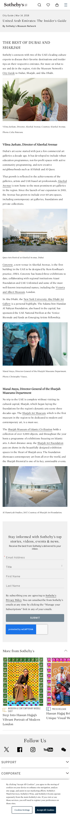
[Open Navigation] (65, 4)
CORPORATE (11, 773)
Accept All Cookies (45, 810)
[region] (35, 798)
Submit (35, 618)
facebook (19, 749)
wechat (63, 749)
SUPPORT (8, 762)
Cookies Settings (22, 810)
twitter (6, 749)
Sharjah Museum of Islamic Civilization (30, 429)
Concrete (8, 264)
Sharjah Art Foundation (50, 443)
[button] (36, 651)
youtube (48, 750)
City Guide (9, 73)
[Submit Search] (39, 5)
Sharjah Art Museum (34, 413)
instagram (32, 749)
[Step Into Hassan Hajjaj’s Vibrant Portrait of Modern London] (23, 682)
